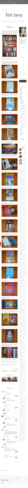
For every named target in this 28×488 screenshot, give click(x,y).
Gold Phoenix (5, 419)
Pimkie (22, 345)
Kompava (25, 273)
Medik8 (24, 309)
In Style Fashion (21, 259)
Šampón (23, 402)
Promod (20, 360)
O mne (24, 330)
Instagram (24, 260)
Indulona (21, 260)
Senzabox (20, 381)
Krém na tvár (21, 281)
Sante (20, 379)
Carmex (23, 201)
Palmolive (23, 337)
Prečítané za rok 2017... (9, 380)
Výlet (20, 429)
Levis (22, 293)
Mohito (23, 316)
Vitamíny (23, 424)
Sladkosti (23, 386)
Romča (5, 415)
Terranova (24, 409)
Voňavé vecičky (22, 112)
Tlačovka (20, 414)
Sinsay (20, 386)
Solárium (24, 388)
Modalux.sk (23, 315)
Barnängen (21, 188)
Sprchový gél (21, 395)
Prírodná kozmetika (22, 359)
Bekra (20, 189)
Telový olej (21, 409)
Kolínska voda (21, 273)
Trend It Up (21, 416)
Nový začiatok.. (4, 380)
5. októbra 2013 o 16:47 (6, 430)
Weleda (23, 431)
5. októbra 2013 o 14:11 (8, 410)
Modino (20, 316)
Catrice (20, 202)
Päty (24, 343)
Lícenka (25, 293)
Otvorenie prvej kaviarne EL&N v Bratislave (23, 160)
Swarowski (23, 401)
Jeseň (20, 266)
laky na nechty (21, 287)
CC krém (23, 202)
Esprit (22, 231)
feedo (20, 238)
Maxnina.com (24, 308)
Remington (23, 367)
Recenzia (20, 366)
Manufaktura (21, 303)
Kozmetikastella (21, 279)
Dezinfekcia (21, 217)
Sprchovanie (21, 394)
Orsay (20, 336)
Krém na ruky (21, 280)
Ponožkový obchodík (22, 352)
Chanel (20, 258)
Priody (20, 358)
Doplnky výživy (21, 223)
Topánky (24, 415)
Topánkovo (21, 415)
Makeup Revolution (22, 301)
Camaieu (20, 201)
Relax (20, 367)
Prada (20, 353)
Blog (20, 194)
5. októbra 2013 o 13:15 (6, 392)
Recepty (24, 366)
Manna (24, 302)
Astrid (20, 179)
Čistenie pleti (21, 210)
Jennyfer (24, 265)
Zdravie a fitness (21, 438)
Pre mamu (23, 353)
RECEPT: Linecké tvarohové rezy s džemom (24, 163)
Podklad (24, 350)
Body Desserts (21, 195)
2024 (20, 89)
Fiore (22, 239)
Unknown (5, 429)
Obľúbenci (21, 331)
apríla (21, 131)
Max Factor (21, 308)
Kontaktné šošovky (22, 274)
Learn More (13, 3)
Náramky (23, 322)
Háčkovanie (21, 252)
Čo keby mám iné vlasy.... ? (23, 105)
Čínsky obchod (24, 209)
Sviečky (23, 400)
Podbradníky (21, 350)
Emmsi (23, 230)
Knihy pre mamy (15, 380)
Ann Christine (21, 175)
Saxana (20, 380)
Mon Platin (23, 317)
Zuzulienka (7, 409)
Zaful (24, 436)
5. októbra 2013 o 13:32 (6, 405)
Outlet (20, 337)
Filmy (20, 239)
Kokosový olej (21, 272)
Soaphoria (21, 388)
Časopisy (20, 209)
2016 (20, 96)
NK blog (5, 391)
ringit (20, 372)
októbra (21, 102)
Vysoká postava (23, 429)
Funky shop (21, 244)
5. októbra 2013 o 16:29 (8, 423)
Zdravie (24, 437)
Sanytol (23, 379)
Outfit (23, 336)
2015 (20, 97)
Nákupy (20, 322)
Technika (20, 407)
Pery (25, 344)
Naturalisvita (21, 323)
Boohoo (20, 196)
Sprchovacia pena (21, 393)
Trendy (24, 416)
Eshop (20, 231)
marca (21, 132)
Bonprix (24, 195)
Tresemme (21, 417)
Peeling (20, 344)
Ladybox (20, 286)
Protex (23, 360)
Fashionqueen (21, 236)
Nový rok (20, 329)
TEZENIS (24, 410)
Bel (22, 189)
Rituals (23, 372)
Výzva (23, 430)
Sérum (23, 381)
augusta (21, 127)
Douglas (25, 223)
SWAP (20, 401)
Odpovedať (4, 402)
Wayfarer (20, 431)
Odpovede (5, 396)
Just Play (20, 267)
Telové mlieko (21, 408)
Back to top (24, 486)
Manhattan (21, 302)
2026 (20, 87)
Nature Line (21, 324)
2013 (20, 99)
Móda (20, 315)
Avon (23, 180)
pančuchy (21, 338)
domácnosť (21, 222)
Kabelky (23, 267)
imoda (23, 258)
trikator (24, 417)
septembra (22, 126)
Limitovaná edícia (21, 296)
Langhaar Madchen (21, 288)
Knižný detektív (22, 120)
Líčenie (20, 294)
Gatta (22, 245)
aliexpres (24, 173)
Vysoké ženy (21, 430)
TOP (23, 414)
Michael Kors (24, 310)
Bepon (24, 189)
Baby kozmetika (21, 182)
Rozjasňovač (21, 374)
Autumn (20, 180)
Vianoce (20, 423)
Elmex (24, 229)
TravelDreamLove (6, 436)
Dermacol (21, 216)
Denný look (21, 215)
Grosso (20, 251)
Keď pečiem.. (23, 155)
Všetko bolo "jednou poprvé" (23, 111)
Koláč (24, 272)
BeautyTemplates (8, 486)
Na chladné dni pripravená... (23, 106)
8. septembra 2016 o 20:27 (7, 455)
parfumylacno (21, 343)
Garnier (24, 244)
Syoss (20, 402)
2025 (20, 88)
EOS (25, 230)
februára (21, 133)
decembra (22, 100)
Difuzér (24, 217)
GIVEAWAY (24, 246)
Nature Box (25, 323)
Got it (16, 3)
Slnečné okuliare (21, 387)
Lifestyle (20, 295)
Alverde (23, 174)
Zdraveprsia (21, 437)
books (9, 25)
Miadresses (21, 310)
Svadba (20, 400)
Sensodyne (23, 380)
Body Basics (23, 194)
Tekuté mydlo (24, 407)
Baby (25, 181)
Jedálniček (21, 265)
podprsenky (21, 351)
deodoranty (24, 215)
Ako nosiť (21, 173)
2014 (20, 98)
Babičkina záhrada (21, 181)
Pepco (23, 344)
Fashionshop (21, 237)
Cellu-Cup (23, 203)
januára (21, 134)
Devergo (24, 216)
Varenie (23, 422)
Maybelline (21, 309)
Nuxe (23, 329)
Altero (20, 174)
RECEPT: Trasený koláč (24, 152)
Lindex (25, 296)
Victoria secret (24, 423)
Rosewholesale (21, 373)
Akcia (23, 172)
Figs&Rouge (23, 238)
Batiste (24, 188)
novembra (22, 101)
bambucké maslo (21, 187)
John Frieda (23, 266)
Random (23, 365)
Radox (20, 365)
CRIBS (20, 208)
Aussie (22, 179)
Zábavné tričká (21, 436)
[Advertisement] (14, 6)
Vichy (20, 424)
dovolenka (23, 224)
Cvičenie (23, 208)
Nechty (24, 324)
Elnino (20, 230)
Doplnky (24, 222)
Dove (20, 224)
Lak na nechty (24, 286)
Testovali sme (21, 410)
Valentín (20, 422)
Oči (23, 331)
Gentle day (21, 246)
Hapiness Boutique (21, 253)
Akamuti (20, 172)
